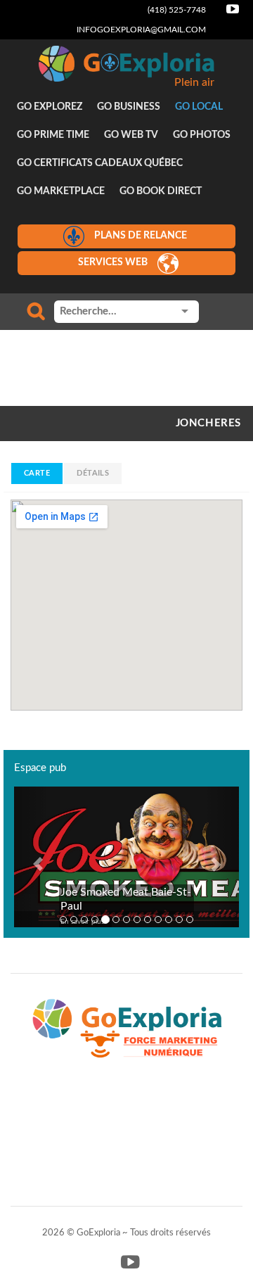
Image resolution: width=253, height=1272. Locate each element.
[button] (31, 857)
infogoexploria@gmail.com (141, 29)
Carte (37, 473)
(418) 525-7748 (177, 10)
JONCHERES (208, 423)
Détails (93, 473)
